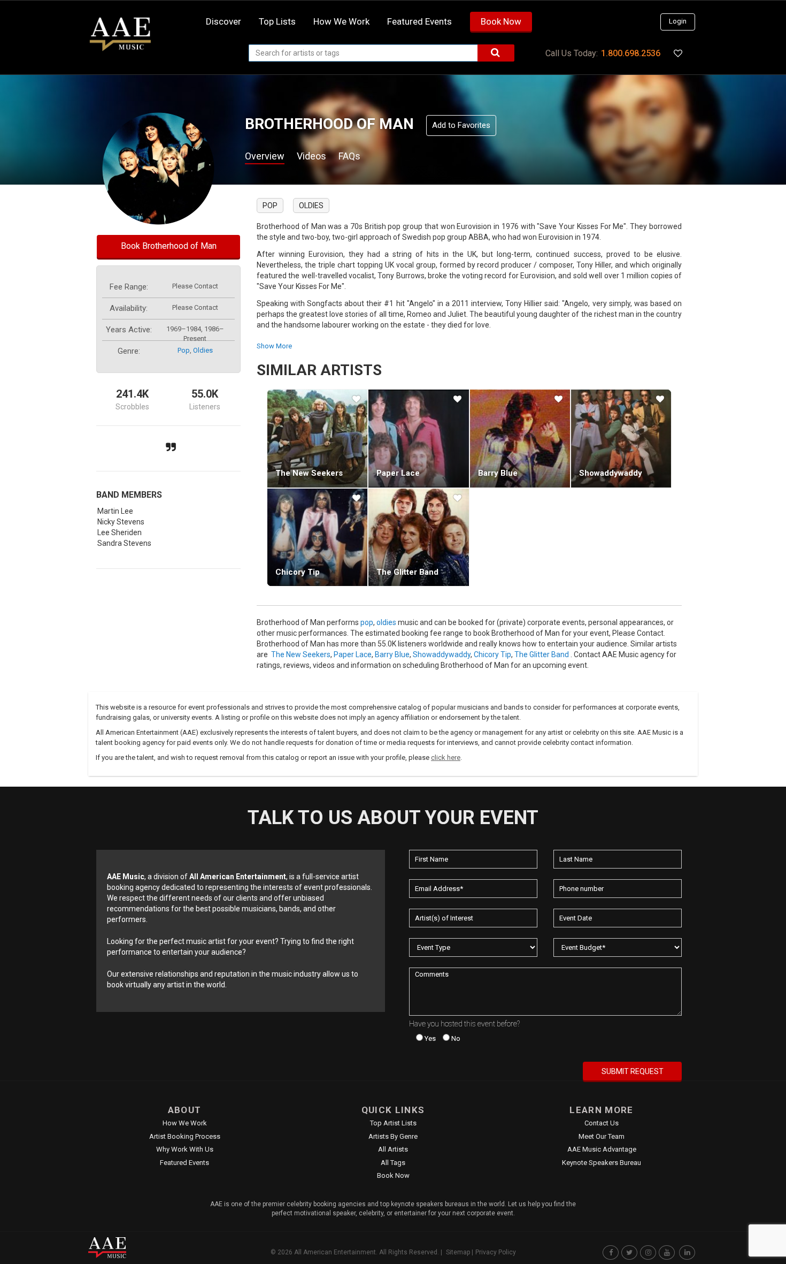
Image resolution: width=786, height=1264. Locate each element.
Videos (311, 156)
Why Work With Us (184, 1149)
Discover (223, 21)
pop (184, 350)
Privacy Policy (495, 1252)
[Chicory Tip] (317, 537)
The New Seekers (309, 473)
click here (445, 757)
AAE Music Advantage (601, 1149)
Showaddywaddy (610, 473)
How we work (341, 21)
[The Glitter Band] (418, 537)
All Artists (393, 1149)
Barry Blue (498, 473)
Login (678, 21)
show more (274, 346)
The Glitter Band (407, 572)
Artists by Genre (393, 1136)
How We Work (185, 1123)
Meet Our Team (602, 1136)
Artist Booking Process (184, 1136)
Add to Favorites (461, 125)
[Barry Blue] (520, 438)
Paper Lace (398, 473)
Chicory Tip (297, 572)
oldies (203, 350)
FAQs (349, 156)
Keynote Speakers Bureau (601, 1163)
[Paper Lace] (418, 438)
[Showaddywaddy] (621, 438)
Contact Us (601, 1123)
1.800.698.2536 (630, 53)
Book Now (501, 21)
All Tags (393, 1163)
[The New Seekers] (317, 438)
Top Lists (277, 21)
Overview (264, 156)
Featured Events (419, 21)
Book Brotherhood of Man (169, 246)
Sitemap (458, 1252)
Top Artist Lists (393, 1123)
